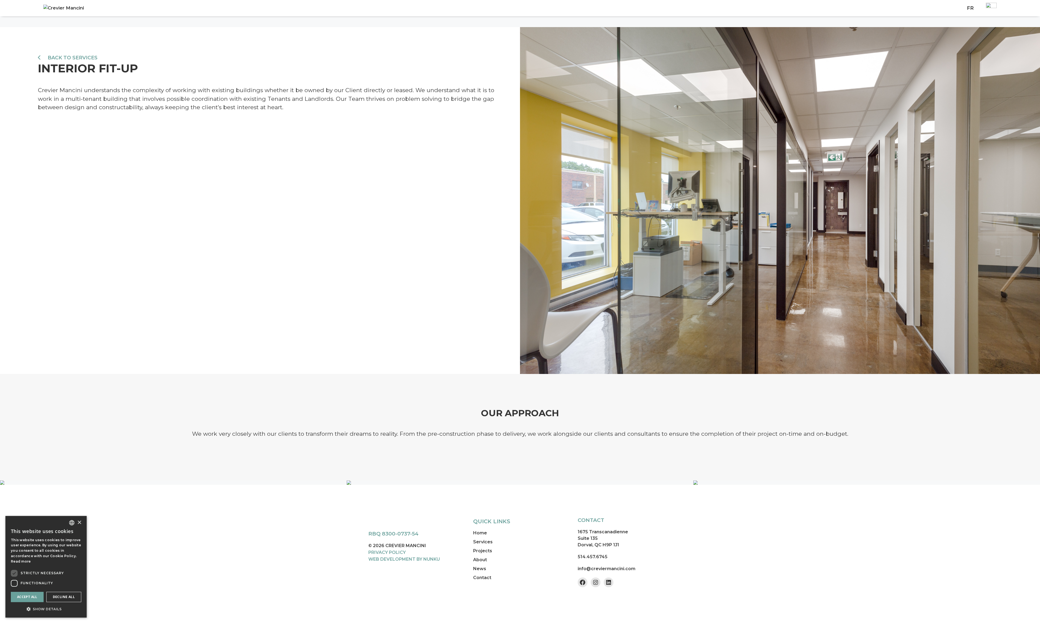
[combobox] (71, 522)
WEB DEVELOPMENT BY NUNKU (404, 559)
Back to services (72, 58)
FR (970, 8)
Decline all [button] (64, 597)
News (479, 568)
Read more (21, 561)
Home (480, 532)
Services (483, 541)
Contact (482, 577)
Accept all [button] (27, 597)
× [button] (79, 523)
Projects (482, 550)
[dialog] (46, 567)
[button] (46, 609)
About (480, 559)
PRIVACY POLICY (387, 552)
